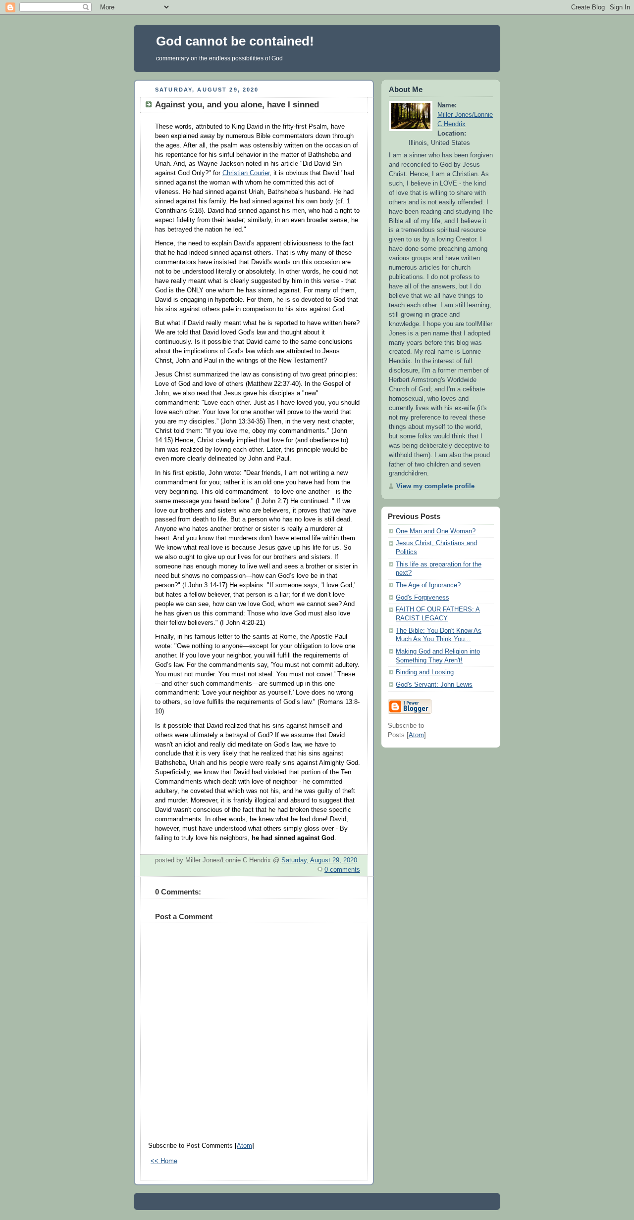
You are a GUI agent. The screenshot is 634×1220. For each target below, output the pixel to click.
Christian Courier (245, 173)
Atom (244, 1145)
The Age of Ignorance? (428, 585)
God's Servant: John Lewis (434, 684)
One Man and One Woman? (436, 531)
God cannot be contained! (235, 41)
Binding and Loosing (425, 672)
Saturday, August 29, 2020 (319, 860)
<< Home (164, 1161)
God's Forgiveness (422, 597)
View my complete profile (435, 486)
